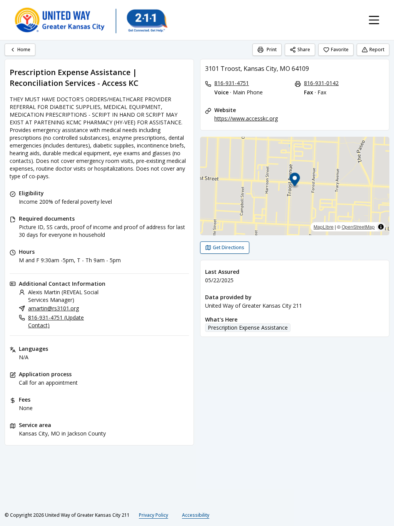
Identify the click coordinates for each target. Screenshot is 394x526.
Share (303, 49)
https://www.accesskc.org (246, 118)
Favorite (340, 49)
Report (376, 49)
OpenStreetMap (358, 226)
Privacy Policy (153, 515)
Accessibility (195, 515)
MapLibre (324, 226)
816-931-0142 (321, 83)
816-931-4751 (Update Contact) (56, 321)
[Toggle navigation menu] (374, 20)
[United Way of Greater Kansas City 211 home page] (91, 20)
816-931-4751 (231, 83)
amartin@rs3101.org (53, 308)
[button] (295, 181)
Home (23, 49)
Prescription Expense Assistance (248, 327)
